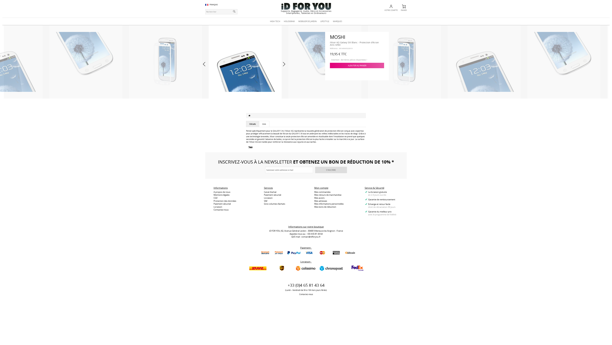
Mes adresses (320, 200)
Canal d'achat (270, 192)
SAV (265, 200)
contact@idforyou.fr (311, 236)
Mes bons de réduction (325, 206)
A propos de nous (222, 192)
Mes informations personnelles (329, 203)
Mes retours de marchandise (327, 194)
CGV (216, 197)
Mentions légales (221, 194)
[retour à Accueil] (249, 115)
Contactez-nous (221, 209)
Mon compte (321, 187)
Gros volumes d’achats (274, 203)
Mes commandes (322, 192)
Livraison (218, 206)
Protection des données (225, 200)
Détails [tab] (252, 124)
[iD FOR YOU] (306, 6)
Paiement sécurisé (222, 203)
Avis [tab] (264, 124)
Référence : (334, 48)
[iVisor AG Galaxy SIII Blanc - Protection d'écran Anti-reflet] (85, 61)
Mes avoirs (319, 197)
